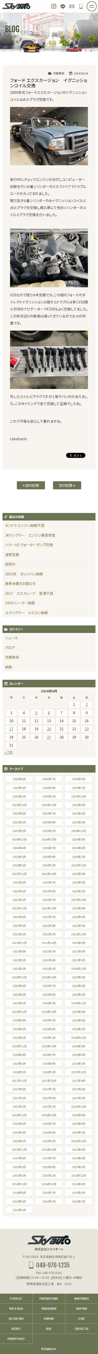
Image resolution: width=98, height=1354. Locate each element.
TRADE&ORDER (49, 1308)
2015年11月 (19, 1149)
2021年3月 (78, 960)
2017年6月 (78, 1089)
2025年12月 (78, 796)
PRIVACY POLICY (16, 1338)
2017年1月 (49, 1106)
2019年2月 (19, 1038)
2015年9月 (78, 1149)
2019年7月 (49, 1020)
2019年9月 (78, 1012)
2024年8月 (19, 848)
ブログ (10, 647)
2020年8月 (19, 986)
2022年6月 (78, 917)
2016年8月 (19, 1124)
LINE (62, 6)
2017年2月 (19, 1106)
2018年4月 (49, 1063)
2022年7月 (49, 917)
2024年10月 (49, 839)
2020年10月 (49, 977)
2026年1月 (49, 796)
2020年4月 (49, 994)
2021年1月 (49, 969)
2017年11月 (19, 1081)
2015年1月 (49, 1175)
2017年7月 (49, 1089)
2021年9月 (78, 943)
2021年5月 (19, 960)
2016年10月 (49, 1115)
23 (87, 728)
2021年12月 (78, 934)
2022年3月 (78, 926)
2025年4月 (49, 822)
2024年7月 (49, 848)
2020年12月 (78, 969)
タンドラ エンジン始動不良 (24, 525)
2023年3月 (78, 891)
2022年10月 (49, 908)
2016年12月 (78, 1106)
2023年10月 (49, 874)
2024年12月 (78, 831)
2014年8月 (19, 1192)
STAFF (81, 1318)
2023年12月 (78, 865)
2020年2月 (19, 1003)
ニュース (11, 637)
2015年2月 (19, 1175)
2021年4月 (49, 960)
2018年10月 (49, 1046)
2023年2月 (19, 900)
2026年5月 (19, 788)
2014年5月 (19, 1201)
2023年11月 (19, 874)
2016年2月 (19, 1141)
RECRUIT (16, 1328)
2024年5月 (19, 857)
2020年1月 (49, 1003)
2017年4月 (49, 1098)
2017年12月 (78, 1072)
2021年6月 (78, 951)
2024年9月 (78, 839)
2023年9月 (78, 874)
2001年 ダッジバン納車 (24, 573)
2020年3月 (78, 994)
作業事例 (58, 73)
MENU (96, 4)
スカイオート (16, 6)
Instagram (53, 6)
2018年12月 (78, 1038)
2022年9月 (78, 908)
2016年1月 (49, 1141)
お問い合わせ (71, 6)
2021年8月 (19, 951)
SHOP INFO (81, 1308)
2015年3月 (78, 1167)
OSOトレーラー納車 (20, 602)
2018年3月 (78, 1063)
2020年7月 (49, 986)
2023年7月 (49, 882)
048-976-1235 (80, 6)
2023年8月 (19, 882)
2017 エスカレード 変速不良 (29, 593)
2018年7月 (49, 1055)
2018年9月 (78, 1046)
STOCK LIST (16, 1298)
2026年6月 (78, 779)
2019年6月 (78, 1020)
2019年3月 (78, 1029)
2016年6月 (78, 1124)
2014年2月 (78, 1201)
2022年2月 (19, 934)
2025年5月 (19, 822)
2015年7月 (49, 1158)
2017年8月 (19, 1089)
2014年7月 (49, 1192)
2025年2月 (19, 831)
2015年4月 (49, 1167)
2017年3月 (78, 1098)
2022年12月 (78, 900)
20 (49, 728)
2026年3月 (78, 788)
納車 (8, 666)
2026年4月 (49, 788)
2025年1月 (49, 831)
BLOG (49, 1328)
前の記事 (32, 485)
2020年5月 (19, 994)
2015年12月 (78, 1141)
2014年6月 (78, 1192)
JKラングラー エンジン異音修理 (30, 535)
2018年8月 (19, 1055)
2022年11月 (19, 908)
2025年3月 (78, 822)
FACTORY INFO (16, 1318)
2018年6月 (78, 1055)
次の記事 (66, 485)
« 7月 (9, 752)
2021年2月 (19, 969)
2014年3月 (49, 1201)
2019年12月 (78, 1003)
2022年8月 (19, 917)
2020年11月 (19, 977)
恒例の (10, 564)
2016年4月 (49, 1132)
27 (49, 737)
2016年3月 (78, 1132)
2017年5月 (19, 1098)
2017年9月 (78, 1081)
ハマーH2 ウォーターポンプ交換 (29, 544)
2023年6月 (78, 882)
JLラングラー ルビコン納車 (26, 612)
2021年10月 (49, 943)
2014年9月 (78, 1184)
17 (11, 728)
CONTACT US (81, 1328)
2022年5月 (19, 926)
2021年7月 (49, 951)
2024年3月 (78, 857)
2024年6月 (78, 848)
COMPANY (49, 1318)
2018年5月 (19, 1063)
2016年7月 (49, 1124)
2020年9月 (78, 977)
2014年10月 (49, 1184)
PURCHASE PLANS (48, 1298)
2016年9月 (78, 1115)
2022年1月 (49, 934)
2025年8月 (19, 813)
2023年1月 (49, 900)
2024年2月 (19, 865)
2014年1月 (19, 1210)
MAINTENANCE (81, 1298)
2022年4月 (49, 926)
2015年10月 (49, 1149)
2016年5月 (19, 1132)
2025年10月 (49, 805)
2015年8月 (19, 1158)
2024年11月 (19, 839)
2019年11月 (19, 1012)
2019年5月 (19, 1029)
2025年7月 (49, 813)
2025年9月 (78, 805)
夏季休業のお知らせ (20, 583)
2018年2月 (19, 1072)
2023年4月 (49, 891)
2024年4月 (49, 857)
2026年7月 (49, 779)
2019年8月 (19, 1020)
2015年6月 (78, 1158)
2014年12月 (78, 1175)
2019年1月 (49, 1038)
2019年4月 (49, 1029)
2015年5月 (19, 1167)
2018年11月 (19, 1046)
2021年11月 (19, 943)
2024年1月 (49, 865)
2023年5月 (19, 891)
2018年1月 (49, 1072)
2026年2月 (19, 796)
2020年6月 (78, 986)
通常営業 (12, 554)
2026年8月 (19, 779)
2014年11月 (19, 1184)
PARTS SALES (16, 1308)
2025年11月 (19, 805)
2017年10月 (49, 1081)
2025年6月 (78, 813)
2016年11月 (19, 1115)
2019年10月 (49, 1012)
